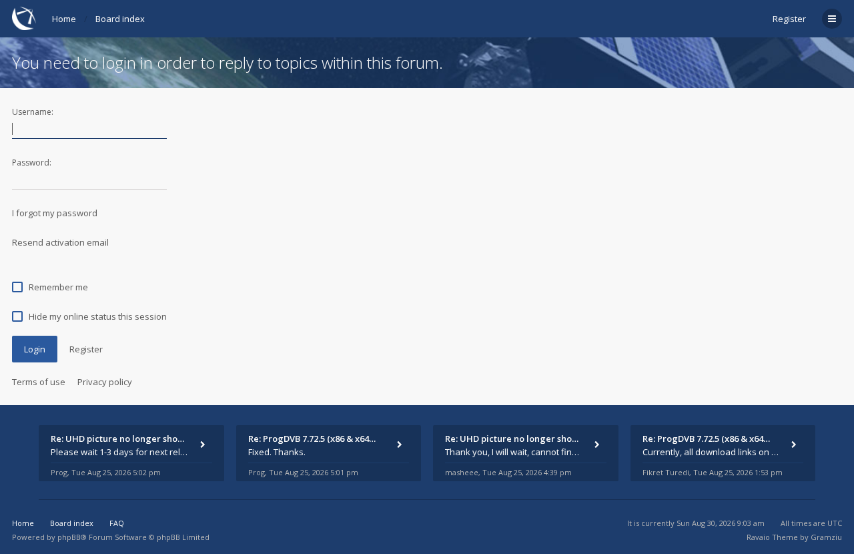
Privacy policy (104, 382)
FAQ (116, 523)
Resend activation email (60, 242)
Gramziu (826, 537)
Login (34, 349)
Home (64, 19)
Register (789, 19)
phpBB (69, 537)
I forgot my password (54, 213)
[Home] (24, 18)
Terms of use (38, 382)
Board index (120, 19)
